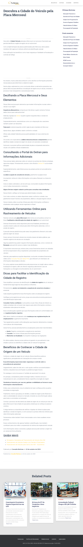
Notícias (61, 2)
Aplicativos (54, 2)
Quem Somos (62, 539)
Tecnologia (21, 539)
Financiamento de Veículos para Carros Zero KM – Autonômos (25, 444)
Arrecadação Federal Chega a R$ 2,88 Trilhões (67, 503)
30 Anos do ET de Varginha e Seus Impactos (38, 504)
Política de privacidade (32, 539)
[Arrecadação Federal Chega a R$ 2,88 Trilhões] (67, 489)
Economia (68, 2)
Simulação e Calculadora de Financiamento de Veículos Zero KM (26, 440)
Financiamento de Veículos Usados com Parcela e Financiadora (25, 442)
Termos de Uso (45, 539)
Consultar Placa (16, 259)
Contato (54, 539)
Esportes (76, 2)
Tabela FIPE (25, 259)
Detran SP (41, 163)
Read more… (9, 523)
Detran (18, 116)
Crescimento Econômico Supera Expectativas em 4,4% (15, 504)
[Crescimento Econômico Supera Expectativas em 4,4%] (15, 489)
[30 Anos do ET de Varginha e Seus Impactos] (41, 489)
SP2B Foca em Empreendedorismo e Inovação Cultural (69, 63)
